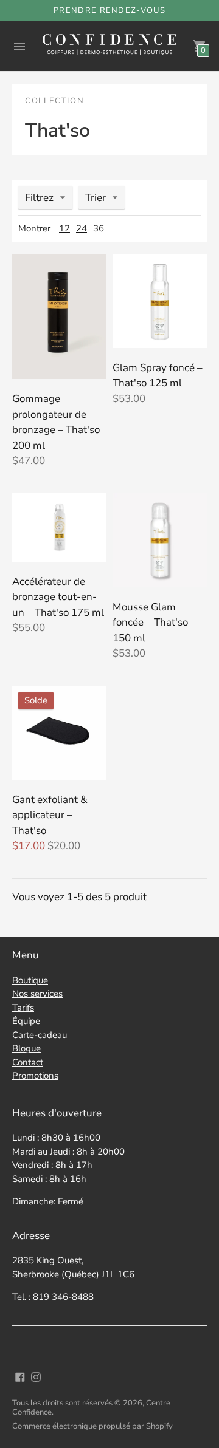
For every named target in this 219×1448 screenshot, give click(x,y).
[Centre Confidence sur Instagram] (36, 1376)
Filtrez (39, 198)
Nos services (37, 994)
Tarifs (23, 1008)
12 (64, 228)
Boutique (30, 980)
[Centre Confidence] (109, 46)
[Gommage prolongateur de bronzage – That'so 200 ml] (59, 317)
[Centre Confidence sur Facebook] (20, 1376)
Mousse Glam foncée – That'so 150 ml (150, 622)
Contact (27, 1062)
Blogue (26, 1048)
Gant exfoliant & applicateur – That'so (50, 815)
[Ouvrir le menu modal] (19, 46)
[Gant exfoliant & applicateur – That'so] (59, 733)
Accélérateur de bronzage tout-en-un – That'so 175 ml (58, 597)
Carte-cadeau (39, 1035)
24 (81, 228)
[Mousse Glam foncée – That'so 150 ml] (160, 540)
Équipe (26, 1021)
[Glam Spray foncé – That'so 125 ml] (160, 301)
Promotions (35, 1076)
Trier (95, 198)
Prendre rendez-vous (109, 10)
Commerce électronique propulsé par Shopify (92, 1426)
